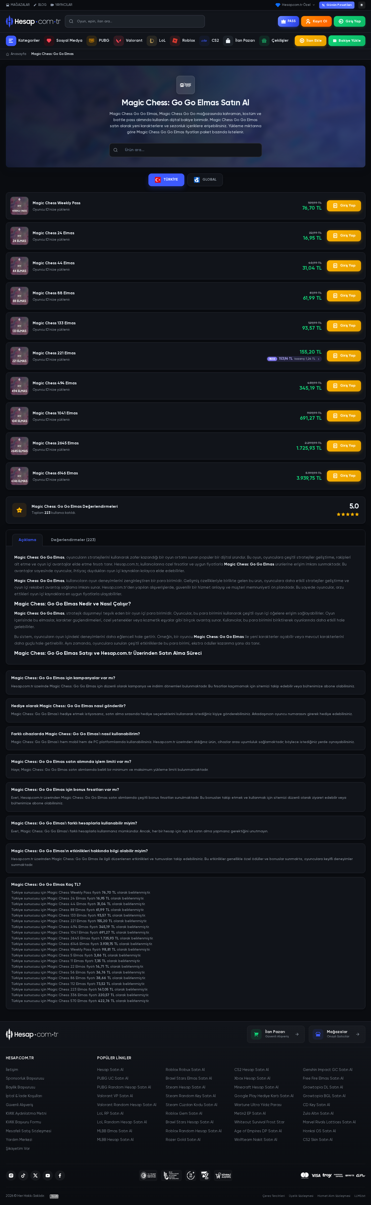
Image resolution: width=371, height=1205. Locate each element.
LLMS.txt (359, 1196)
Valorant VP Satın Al (115, 1096)
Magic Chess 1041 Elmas (55, 413)
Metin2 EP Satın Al (250, 1113)
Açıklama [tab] (27, 540)
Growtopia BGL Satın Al (324, 1096)
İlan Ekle (314, 40)
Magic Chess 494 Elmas (54, 383)
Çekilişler (280, 40)
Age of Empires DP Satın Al (258, 1131)
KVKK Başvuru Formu (23, 1122)
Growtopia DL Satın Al (323, 1087)
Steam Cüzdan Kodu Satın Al (191, 1105)
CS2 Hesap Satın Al (251, 1070)
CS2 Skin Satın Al (317, 1140)
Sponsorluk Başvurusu (25, 1078)
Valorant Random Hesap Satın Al (126, 1105)
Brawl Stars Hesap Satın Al (189, 1122)
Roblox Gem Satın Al (184, 1113)
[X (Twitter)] (35, 1175)
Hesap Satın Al (110, 1070)
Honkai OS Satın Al (319, 1131)
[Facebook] (60, 1175)
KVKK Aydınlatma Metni (26, 1113)
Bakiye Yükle (350, 40)
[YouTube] (48, 1175)
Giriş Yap (353, 21)
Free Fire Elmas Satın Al (323, 1078)
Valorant (134, 40)
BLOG (42, 5)
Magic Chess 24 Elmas (53, 233)
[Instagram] (11, 1175)
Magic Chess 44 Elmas (53, 263)
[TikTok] (23, 1175)
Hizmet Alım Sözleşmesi (333, 1196)
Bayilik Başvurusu (20, 1087)
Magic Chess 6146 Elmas (55, 473)
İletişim (12, 1070)
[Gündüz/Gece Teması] (361, 5)
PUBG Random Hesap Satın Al (124, 1087)
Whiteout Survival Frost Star (259, 1122)
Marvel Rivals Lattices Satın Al (329, 1122)
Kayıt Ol (320, 21)
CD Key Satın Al (316, 1105)
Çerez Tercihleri (274, 1196)
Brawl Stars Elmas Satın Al (189, 1078)
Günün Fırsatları (339, 5)
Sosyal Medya (69, 40)
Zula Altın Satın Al (318, 1113)
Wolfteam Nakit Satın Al (255, 1140)
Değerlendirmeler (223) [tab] (73, 540)
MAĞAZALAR (20, 5)
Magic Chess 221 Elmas (54, 353)
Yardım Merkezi (19, 1140)
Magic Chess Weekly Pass (56, 203)
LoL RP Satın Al (110, 1113)
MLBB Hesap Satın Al (115, 1140)
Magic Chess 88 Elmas (53, 293)
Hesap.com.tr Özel (296, 5)
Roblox (188, 40)
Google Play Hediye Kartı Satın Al (263, 1096)
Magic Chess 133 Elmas (54, 323)
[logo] (32, 1034)
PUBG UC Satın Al (112, 1078)
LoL (162, 40)
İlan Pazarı (245, 40)
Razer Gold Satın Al (183, 1140)
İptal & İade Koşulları (24, 1096)
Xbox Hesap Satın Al (252, 1078)
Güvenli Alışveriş (19, 1105)
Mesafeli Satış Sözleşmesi (28, 1131)
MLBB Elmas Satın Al (114, 1131)
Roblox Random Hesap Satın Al (194, 1131)
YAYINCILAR (63, 5)
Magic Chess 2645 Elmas (56, 443)
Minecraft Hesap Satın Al (256, 1087)
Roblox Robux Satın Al (185, 1070)
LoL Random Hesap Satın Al (122, 1122)
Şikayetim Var (18, 1149)
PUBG (104, 40)
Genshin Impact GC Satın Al (327, 1070)
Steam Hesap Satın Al (185, 1087)
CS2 (215, 40)
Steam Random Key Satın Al (191, 1096)
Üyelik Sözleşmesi (301, 1196)
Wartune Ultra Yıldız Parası (258, 1105)
